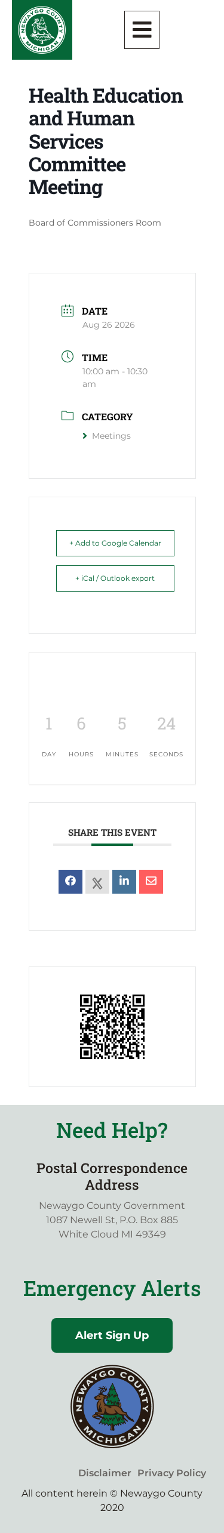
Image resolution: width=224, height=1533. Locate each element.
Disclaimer (104, 1473)
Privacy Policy (171, 1473)
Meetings (111, 435)
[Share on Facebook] (70, 882)
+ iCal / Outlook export (115, 578)
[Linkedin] (124, 882)
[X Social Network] (97, 882)
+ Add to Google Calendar (115, 542)
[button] (142, 30)
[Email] (151, 882)
